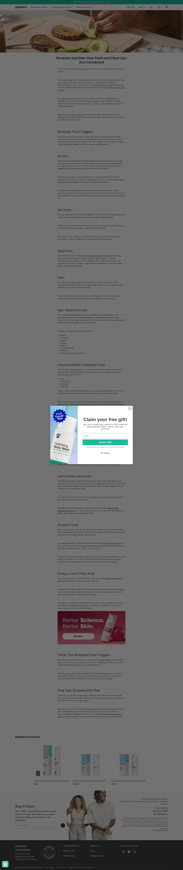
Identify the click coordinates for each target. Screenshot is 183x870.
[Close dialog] (130, 408)
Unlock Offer (105, 442)
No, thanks (105, 453)
